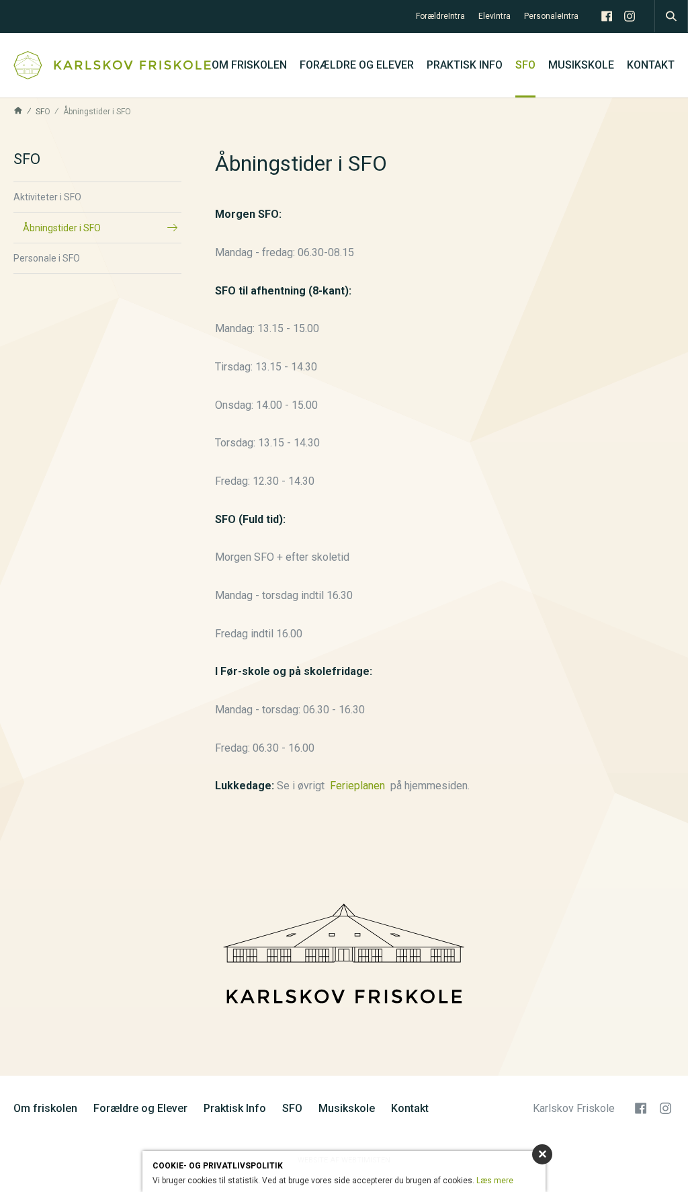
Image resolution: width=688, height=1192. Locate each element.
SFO (525, 64)
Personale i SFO (46, 258)
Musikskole (581, 64)
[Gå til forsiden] (112, 65)
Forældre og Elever (357, 64)
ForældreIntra (440, 16)
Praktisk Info (465, 64)
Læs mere (494, 1180)
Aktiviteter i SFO (47, 197)
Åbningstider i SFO (62, 228)
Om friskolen (249, 64)
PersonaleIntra (551, 16)
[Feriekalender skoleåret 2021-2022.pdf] (387, 785)
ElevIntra (494, 16)
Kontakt (651, 64)
